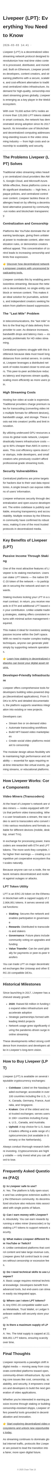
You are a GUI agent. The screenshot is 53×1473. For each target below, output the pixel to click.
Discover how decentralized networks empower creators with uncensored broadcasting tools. (26, 268)
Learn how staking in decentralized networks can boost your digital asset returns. (26, 663)
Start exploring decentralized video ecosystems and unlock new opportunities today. (26, 1428)
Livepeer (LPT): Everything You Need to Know (25, 26)
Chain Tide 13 (30, 1469)
